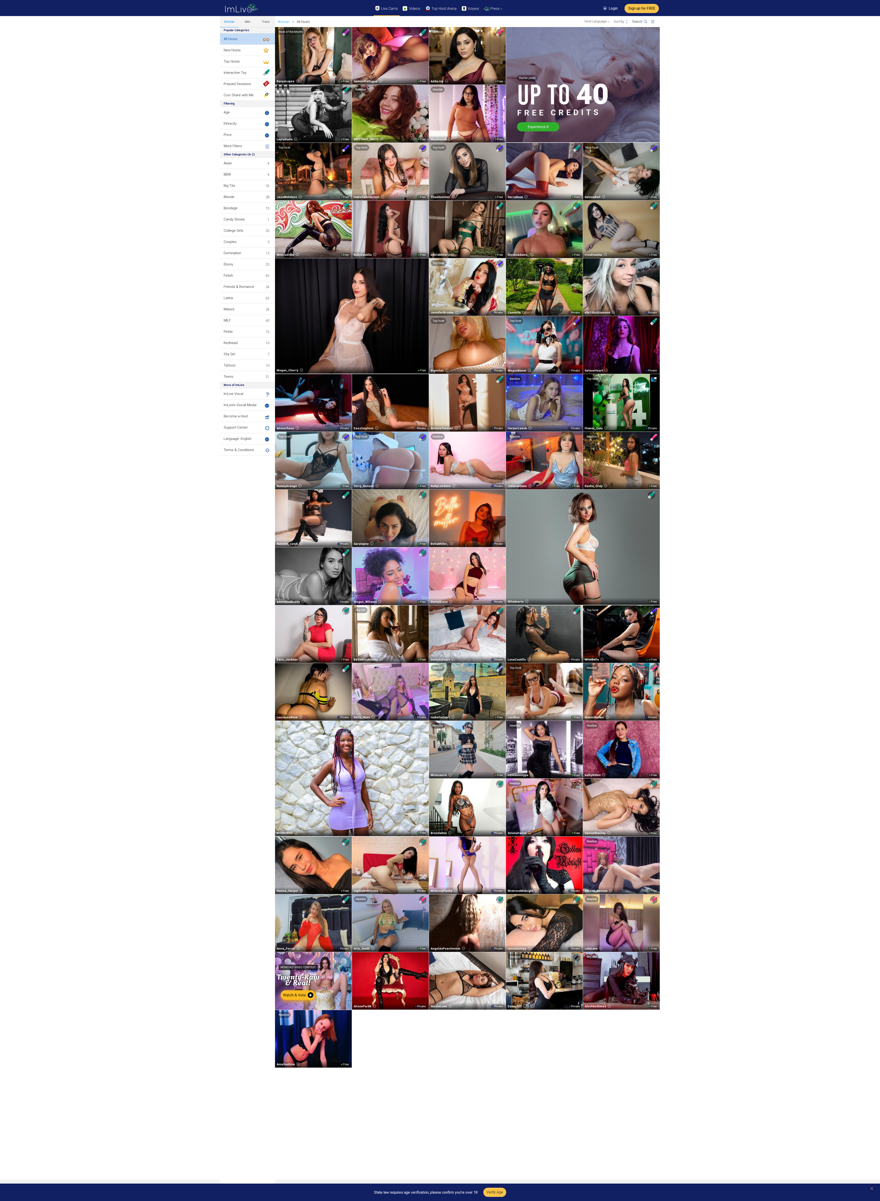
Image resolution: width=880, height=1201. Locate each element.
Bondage (231, 208)
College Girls (233, 231)
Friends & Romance (239, 287)
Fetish (228, 275)
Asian (228, 163)
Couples (230, 242)
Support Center (236, 427)
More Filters (233, 146)
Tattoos (230, 365)
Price (228, 135)
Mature (229, 309)
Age (227, 112)
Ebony (228, 264)
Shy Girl (229, 354)
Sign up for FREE (641, 8)
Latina (228, 298)
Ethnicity (230, 123)
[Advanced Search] (655, 21)
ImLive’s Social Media (240, 405)
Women (229, 21)
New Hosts (232, 50)
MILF (227, 320)
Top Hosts (232, 61)
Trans (266, 21)
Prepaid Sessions (237, 84)
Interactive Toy (235, 73)
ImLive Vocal (233, 394)
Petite (228, 332)
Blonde (229, 197)
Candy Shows (234, 219)
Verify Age (495, 1192)
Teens (228, 377)
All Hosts (230, 39)
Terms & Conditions (239, 450)
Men (247, 21)
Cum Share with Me (239, 95)
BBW (227, 174)
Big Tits (229, 186)
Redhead (231, 343)
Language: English (237, 439)
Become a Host (236, 416)
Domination (232, 253)
